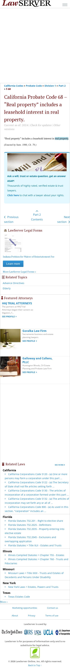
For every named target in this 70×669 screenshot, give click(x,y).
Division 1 (50, 85)
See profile (8, 316)
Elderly (7, 288)
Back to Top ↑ (35, 665)
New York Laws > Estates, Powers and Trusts (33, 587)
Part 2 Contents (37, 217)
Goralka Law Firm (34, 331)
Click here (13, 195)
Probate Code (34, 85)
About (15, 615)
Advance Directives (13, 283)
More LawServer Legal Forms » (19, 271)
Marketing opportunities (24, 607)
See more (59, 465)
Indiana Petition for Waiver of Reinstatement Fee (28, 256)
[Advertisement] (35, 45)
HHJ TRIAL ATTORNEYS (17, 303)
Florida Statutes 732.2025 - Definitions (29, 524)
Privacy (31, 615)
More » (4, 601)
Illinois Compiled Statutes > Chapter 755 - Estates (36, 555)
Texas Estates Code (19, 596)
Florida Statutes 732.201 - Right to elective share (35, 520)
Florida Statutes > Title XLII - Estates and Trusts (35, 545)
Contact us (52, 607)
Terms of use (51, 615)
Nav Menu (64, 5)
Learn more (13, 263)
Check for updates (40, 125)
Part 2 (62, 85)
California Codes (13, 85)
